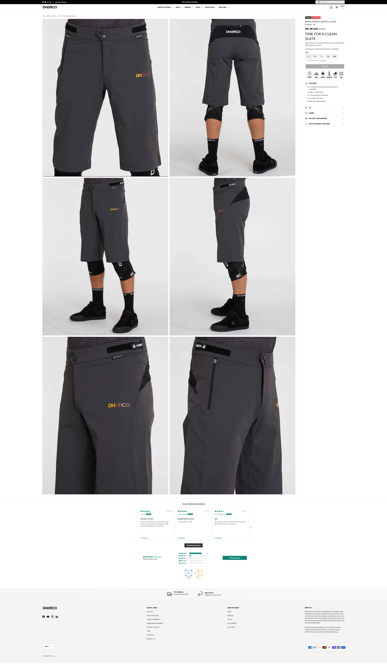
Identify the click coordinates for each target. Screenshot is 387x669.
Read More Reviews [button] (193, 545)
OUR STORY (222, 7)
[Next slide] (250, 527)
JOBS (148, 631)
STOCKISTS (150, 635)
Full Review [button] (144, 538)
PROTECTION (209, 7)
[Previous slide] (136, 527)
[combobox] (330, 2)
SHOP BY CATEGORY (164, 7)
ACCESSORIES (232, 623)
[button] (337, 7)
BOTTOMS (54, 16)
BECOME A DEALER (61, 2)
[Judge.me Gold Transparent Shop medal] (199, 573)
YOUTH (198, 7)
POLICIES (150, 612)
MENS (178, 7)
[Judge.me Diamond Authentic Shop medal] (189, 573)
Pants (59, 16)
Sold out (325, 66)
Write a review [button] (235, 558)
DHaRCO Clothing (50, 656)
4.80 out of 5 (157, 557)
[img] (145, 511)
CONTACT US (151, 639)
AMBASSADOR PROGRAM (155, 623)
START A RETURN (152, 615)
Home (43, 16)
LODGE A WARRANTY (154, 619)
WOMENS (188, 7)
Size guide (323, 60)
